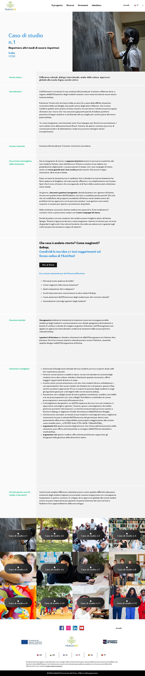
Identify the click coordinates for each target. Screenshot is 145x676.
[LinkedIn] (75, 628)
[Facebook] (61, 628)
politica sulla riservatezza (54, 666)
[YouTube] (82, 628)
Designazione (92, 673)
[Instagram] (68, 628)
